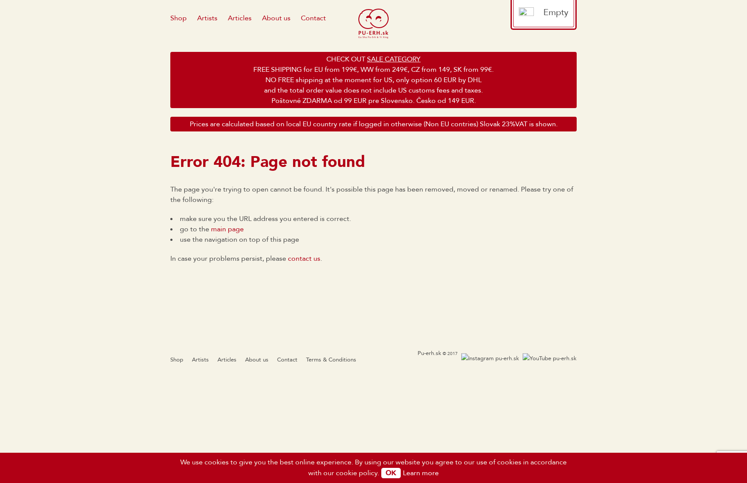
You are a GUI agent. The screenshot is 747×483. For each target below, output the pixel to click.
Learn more (421, 473)
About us (276, 18)
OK (391, 473)
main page (227, 229)
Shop (178, 18)
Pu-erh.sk (429, 353)
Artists (207, 18)
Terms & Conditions (331, 360)
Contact (313, 18)
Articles (240, 18)
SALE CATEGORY (394, 59)
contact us (304, 258)
